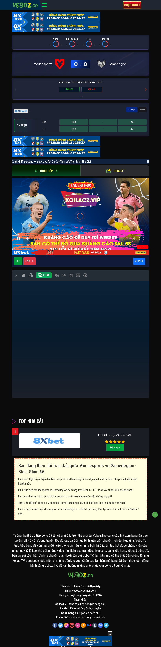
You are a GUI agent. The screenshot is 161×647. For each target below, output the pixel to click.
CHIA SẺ (139, 261)
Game (142, 110)
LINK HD (29, 261)
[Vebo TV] (25, 4)
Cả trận (131, 110)
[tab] (46, 170)
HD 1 (18, 261)
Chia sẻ (118, 171)
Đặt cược (115, 447)
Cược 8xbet (132, 5)
